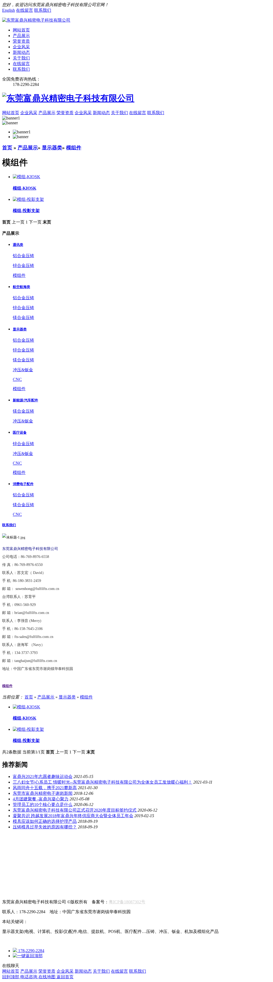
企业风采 (21, 47)
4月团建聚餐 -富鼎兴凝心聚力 (41, 799)
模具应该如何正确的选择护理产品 (45, 821)
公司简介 (10, 842)
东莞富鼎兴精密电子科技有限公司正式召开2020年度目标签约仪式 (74, 810)
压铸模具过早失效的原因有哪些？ (45, 827)
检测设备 (77, 842)
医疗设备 (96, 853)
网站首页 (21, 30)
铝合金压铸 (23, 255)
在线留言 (24, 10)
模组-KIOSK (24, 718)
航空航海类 (12, 853)
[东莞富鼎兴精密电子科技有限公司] (36, 20)
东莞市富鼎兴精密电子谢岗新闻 (43, 793)
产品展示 (21, 35)
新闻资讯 (10, 859)
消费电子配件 (122, 853)
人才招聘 (10, 887)
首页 (7, 147)
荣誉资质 (21, 41)
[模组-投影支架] (28, 729)
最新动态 (33, 865)
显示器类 (52, 147)
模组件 (73, 147)
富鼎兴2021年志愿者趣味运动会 (43, 776)
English (8, 10)
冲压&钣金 (23, 370)
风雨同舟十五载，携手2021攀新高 (45, 787)
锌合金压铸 (23, 265)
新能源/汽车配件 (66, 853)
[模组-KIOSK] (26, 707)
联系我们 (42, 10)
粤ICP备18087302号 (127, 902)
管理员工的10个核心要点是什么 (43, 804)
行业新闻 (10, 865)
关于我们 (21, 58)
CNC (17, 379)
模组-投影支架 (26, 740)
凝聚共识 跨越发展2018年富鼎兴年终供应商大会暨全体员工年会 (73, 815)
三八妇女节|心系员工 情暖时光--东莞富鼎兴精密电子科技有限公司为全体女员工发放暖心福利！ (102, 782)
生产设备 (55, 842)
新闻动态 (21, 52)
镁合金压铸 (23, 317)
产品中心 (10, 848)
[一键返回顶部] (28, 955)
